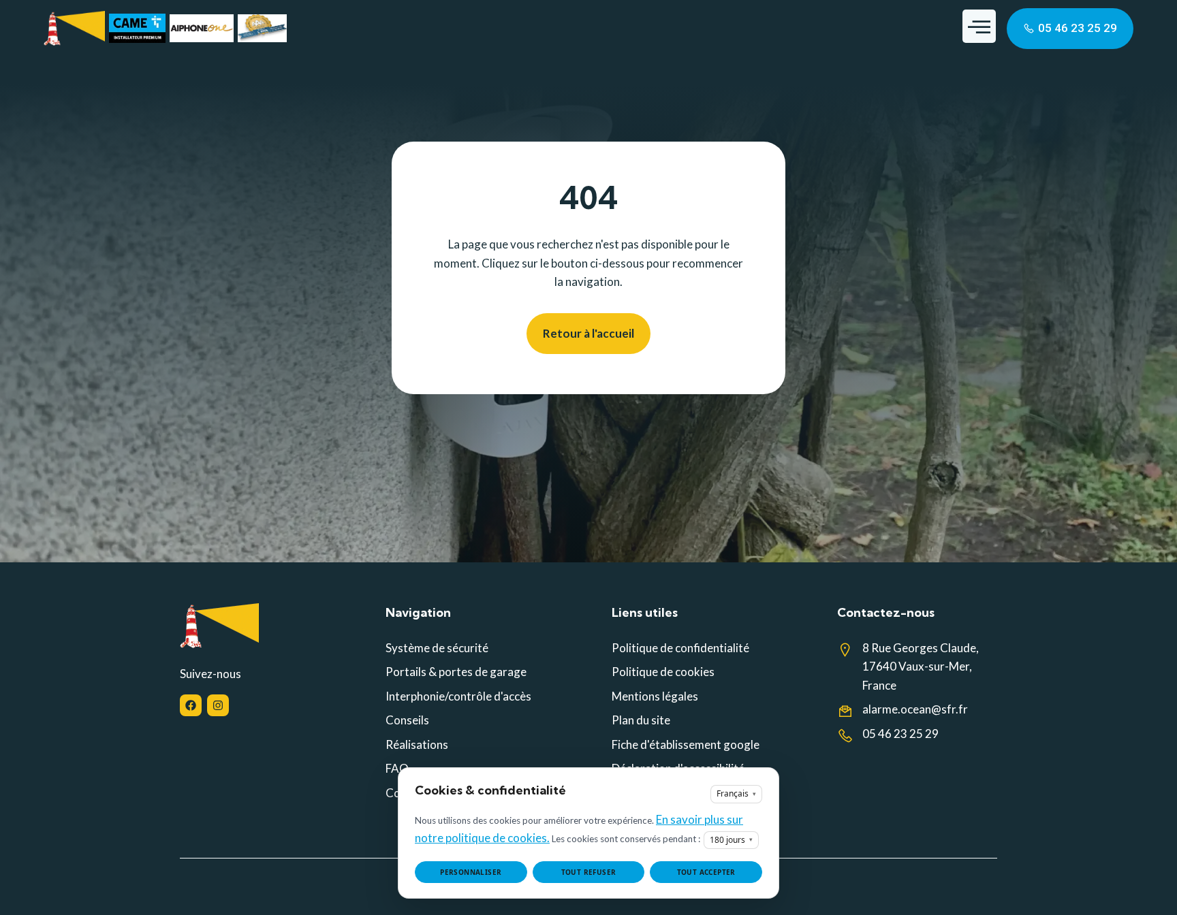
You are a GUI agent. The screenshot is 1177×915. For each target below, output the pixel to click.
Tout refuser (588, 872)
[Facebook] (191, 705)
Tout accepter (706, 872)
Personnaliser (470, 872)
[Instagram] (218, 705)
